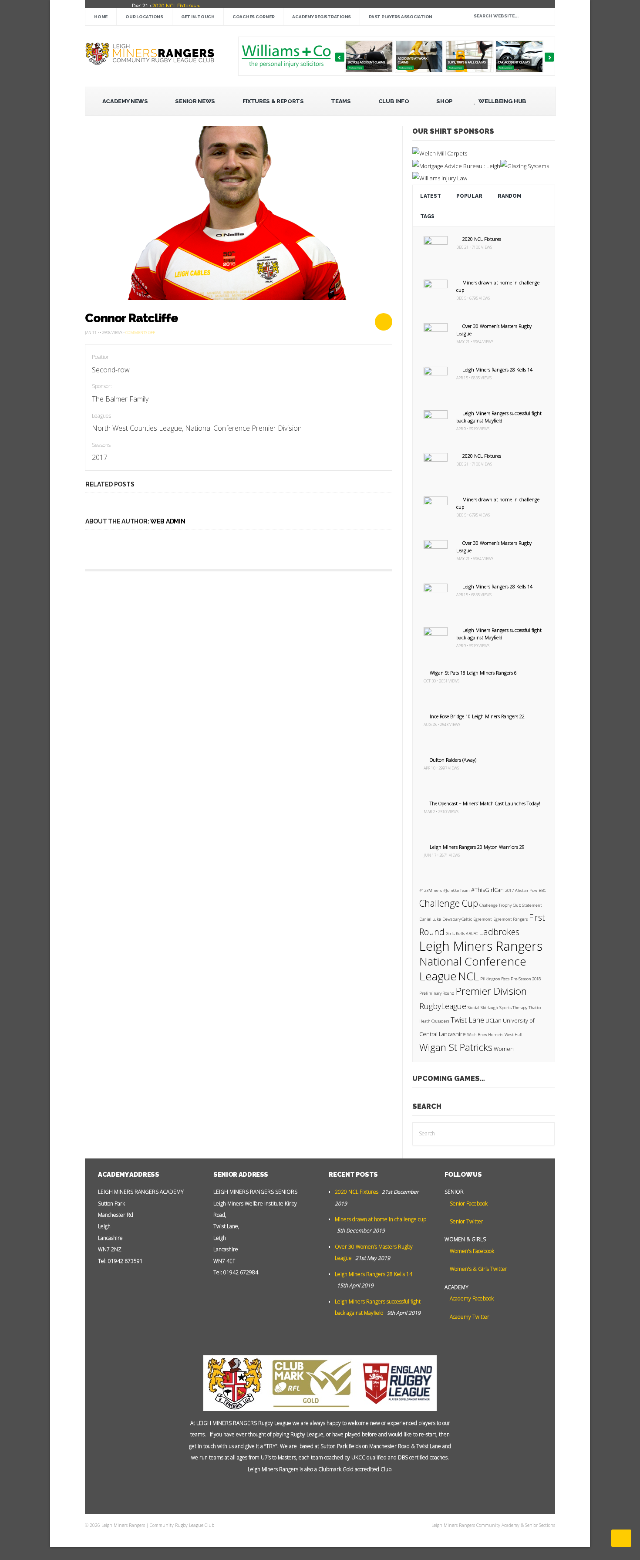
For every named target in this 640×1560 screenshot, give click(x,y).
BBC (542, 890)
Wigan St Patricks (455, 1047)
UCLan (493, 1020)
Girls (450, 933)
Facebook (327, 1491)
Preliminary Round (437, 993)
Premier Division (491, 991)
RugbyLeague (442, 1006)
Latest (430, 196)
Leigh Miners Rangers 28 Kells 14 (497, 369)
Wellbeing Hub (502, 101)
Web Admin (167, 521)
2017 (509, 890)
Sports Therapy (513, 1007)
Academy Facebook (471, 1298)
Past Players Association (400, 16)
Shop (444, 101)
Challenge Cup (448, 903)
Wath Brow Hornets (485, 1034)
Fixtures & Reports (273, 101)
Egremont (482, 919)
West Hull (513, 1034)
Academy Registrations (321, 16)
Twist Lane (467, 1020)
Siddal (473, 1007)
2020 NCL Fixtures (481, 239)
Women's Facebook (471, 1251)
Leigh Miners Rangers (480, 946)
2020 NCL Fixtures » (175, 6)
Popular (469, 196)
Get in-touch (198, 16)
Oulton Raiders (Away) (453, 759)
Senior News (195, 101)
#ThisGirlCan (487, 890)
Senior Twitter (465, 1221)
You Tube (301, 1491)
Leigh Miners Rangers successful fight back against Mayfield (499, 417)
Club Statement (527, 905)
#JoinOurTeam (456, 890)
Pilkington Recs (494, 979)
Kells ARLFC (467, 933)
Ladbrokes (499, 932)
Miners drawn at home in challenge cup (380, 1219)
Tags (427, 216)
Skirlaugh (489, 1007)
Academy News (125, 101)
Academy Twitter (468, 1316)
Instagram (340, 1491)
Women (504, 1049)
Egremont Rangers (510, 919)
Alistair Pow (526, 890)
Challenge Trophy (495, 905)
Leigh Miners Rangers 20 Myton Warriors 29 (477, 847)
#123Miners (430, 890)
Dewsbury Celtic (457, 919)
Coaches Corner (253, 16)
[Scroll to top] (621, 1538)
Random (509, 196)
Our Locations (144, 16)
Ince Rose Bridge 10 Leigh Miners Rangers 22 (477, 716)
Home (101, 16)
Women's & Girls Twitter (477, 1269)
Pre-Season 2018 (526, 979)
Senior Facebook (468, 1203)
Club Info (393, 101)
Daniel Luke (430, 919)
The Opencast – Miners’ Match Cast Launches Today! (485, 803)
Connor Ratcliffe (131, 318)
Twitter (314, 1491)
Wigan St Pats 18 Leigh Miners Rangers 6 (473, 672)
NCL (468, 976)
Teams (340, 101)
